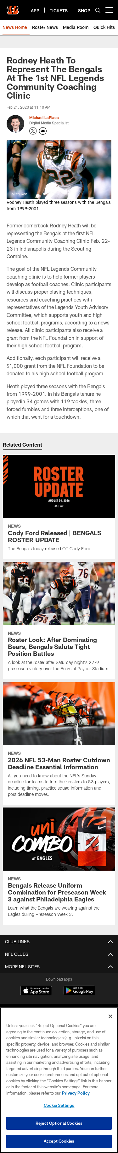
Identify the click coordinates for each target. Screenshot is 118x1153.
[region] (59, 1080)
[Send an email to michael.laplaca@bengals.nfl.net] (43, 131)
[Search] (97, 10)
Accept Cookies (59, 1141)
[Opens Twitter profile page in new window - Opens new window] (33, 131)
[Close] (110, 1016)
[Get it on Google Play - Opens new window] (79, 993)
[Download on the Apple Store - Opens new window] (36, 991)
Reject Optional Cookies (59, 1123)
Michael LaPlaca (44, 117)
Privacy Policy (76, 1093)
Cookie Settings (59, 1105)
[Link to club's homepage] (12, 8)
